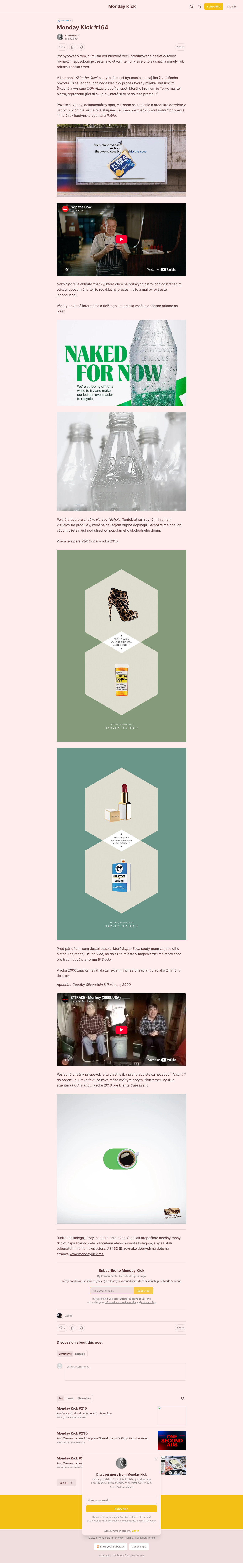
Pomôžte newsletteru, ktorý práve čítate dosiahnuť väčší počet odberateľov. (103, 1438)
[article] (121, 1416)
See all (64, 1483)
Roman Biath (72, 35)
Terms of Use (139, 1517)
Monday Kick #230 (72, 1433)
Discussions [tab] (84, 1398)
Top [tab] (61, 1398)
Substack (104, 1555)
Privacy (119, 1537)
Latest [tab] (70, 1398)
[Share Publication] (199, 6)
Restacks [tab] (80, 1353)
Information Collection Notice (120, 1520)
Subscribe (213, 6)
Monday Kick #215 (72, 1408)
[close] (156, 1459)
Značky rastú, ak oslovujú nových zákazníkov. (84, 1413)
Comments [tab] (65, 1353)
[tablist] (72, 1353)
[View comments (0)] (72, 47)
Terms (129, 1537)
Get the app (139, 1546)
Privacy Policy (148, 1520)
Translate (64, 20)
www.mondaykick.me (87, 1254)
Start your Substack (112, 1546)
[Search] (191, 6)
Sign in (232, 6)
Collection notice (145, 1537)
